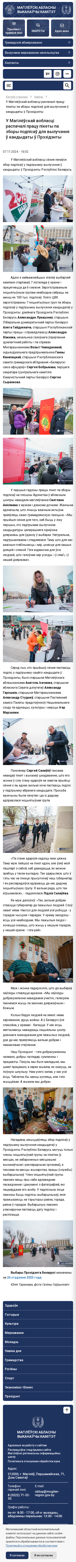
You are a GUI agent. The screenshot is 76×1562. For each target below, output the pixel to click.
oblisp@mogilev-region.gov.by (47, 1493)
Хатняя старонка (17, 96)
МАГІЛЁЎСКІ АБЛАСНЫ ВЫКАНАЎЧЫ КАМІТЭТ (36, 9)
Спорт (9, 1378)
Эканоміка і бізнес (19, 1387)
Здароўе (11, 1305)
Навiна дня (13, 1351)
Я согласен (17, 1555)
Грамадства (14, 1360)
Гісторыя (12, 1315)
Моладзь (12, 1342)
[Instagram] (57, 74)
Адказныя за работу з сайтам (27, 1445)
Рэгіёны (11, 1369)
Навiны (38, 96)
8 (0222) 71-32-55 (19, 1496)
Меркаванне (14, 1333)
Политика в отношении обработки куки (34, 1461)
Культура (12, 1323)
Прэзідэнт (12, 1396)
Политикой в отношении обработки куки (31, 1545)
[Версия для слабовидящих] (67, 74)
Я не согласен (43, 1555)
